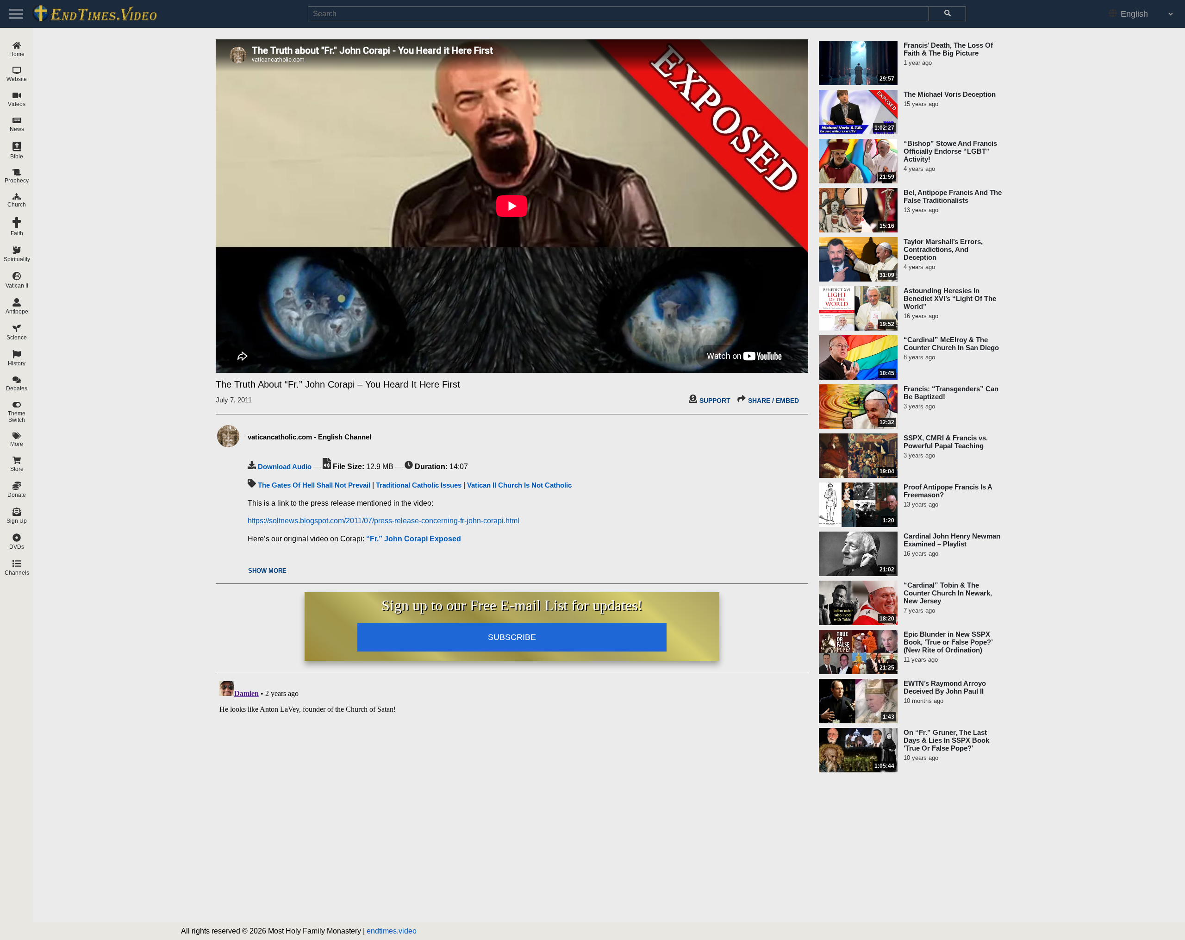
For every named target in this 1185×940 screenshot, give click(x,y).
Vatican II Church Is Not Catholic (519, 485)
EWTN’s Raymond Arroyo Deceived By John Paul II (945, 687)
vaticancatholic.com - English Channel (309, 437)
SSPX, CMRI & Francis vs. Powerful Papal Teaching (946, 442)
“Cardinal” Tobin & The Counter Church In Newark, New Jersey (948, 593)
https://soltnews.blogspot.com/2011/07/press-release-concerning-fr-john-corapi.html (383, 521)
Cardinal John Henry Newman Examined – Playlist (952, 540)
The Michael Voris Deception (950, 94)
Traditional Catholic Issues (419, 485)
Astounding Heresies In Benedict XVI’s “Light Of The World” (950, 298)
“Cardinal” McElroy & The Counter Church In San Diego (951, 343)
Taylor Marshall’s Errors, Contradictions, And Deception (943, 249)
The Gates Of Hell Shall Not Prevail (314, 485)
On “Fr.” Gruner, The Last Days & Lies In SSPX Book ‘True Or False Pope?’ (946, 740)
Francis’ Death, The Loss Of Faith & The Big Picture (948, 49)
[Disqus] (512, 793)
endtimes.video (392, 931)
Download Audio (285, 466)
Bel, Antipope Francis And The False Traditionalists (953, 196)
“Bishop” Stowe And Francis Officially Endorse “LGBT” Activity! (950, 151)
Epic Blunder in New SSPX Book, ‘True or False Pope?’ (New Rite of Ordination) (948, 642)
